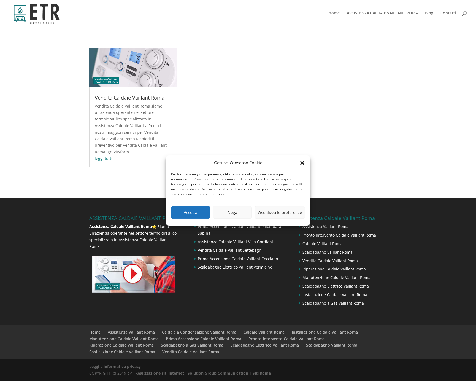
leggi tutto (104, 158)
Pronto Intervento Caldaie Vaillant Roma (339, 235)
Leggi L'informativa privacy (115, 366)
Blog (429, 13)
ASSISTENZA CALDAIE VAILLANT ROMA (382, 13)
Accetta (190, 212)
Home (334, 13)
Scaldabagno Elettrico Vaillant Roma (335, 286)
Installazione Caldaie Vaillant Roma (334, 294)
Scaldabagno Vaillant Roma (327, 252)
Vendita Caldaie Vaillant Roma (129, 97)
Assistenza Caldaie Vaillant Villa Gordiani (235, 241)
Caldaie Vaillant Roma (322, 243)
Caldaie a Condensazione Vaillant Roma (199, 332)
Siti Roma (262, 373)
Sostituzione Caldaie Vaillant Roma (122, 351)
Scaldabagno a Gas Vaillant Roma (333, 303)
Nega (232, 212)
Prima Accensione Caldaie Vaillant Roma (203, 338)
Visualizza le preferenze (280, 212)
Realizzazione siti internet (159, 373)
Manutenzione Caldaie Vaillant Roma (336, 277)
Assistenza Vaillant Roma (325, 226)
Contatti (448, 13)
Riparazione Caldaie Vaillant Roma (334, 269)
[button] (302, 163)
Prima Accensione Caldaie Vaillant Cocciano (238, 258)
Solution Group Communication (218, 373)
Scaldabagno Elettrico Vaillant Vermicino (235, 267)
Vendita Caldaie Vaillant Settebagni (230, 250)
